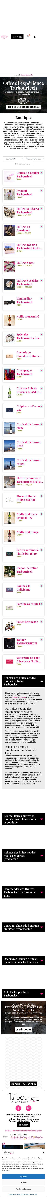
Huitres (11, 1119)
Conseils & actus (21, 1117)
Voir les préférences (23, 1189)
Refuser (23, 1183)
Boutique (21, 1119)
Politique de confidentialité (29, 1194)
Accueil (17, 75)
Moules (21, 1114)
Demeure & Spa (33, 1114)
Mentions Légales (34, 1131)
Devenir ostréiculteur (19, 1121)
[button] (43, 1153)
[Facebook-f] (18, 1108)
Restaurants (33, 1119)
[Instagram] (28, 1108)
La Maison (10, 1114)
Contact (34, 1121)
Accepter (23, 1176)
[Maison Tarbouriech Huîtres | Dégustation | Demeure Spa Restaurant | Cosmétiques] (4, 37)
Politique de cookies (14, 1194)
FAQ (33, 1117)
